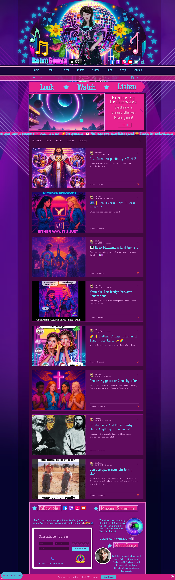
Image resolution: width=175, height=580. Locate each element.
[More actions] (138, 153)
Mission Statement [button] (118, 508)
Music (59, 140)
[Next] (141, 111)
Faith (48, 140)
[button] (143, 61)
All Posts (36, 140)
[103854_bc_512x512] (136, 62)
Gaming (83, 140)
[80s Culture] (85, 128)
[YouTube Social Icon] (83, 508)
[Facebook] (112, 62)
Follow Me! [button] (49, 508)
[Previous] (32, 111)
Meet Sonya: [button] (126, 545)
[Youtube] (130, 62)
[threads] (118, 62)
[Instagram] (124, 62)
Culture (70, 140)
